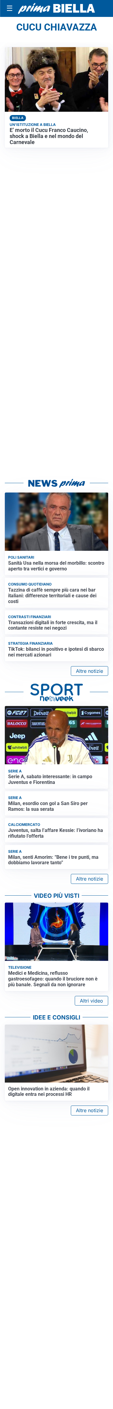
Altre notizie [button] (89, 671)
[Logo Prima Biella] (56, 8)
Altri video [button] (91, 1001)
